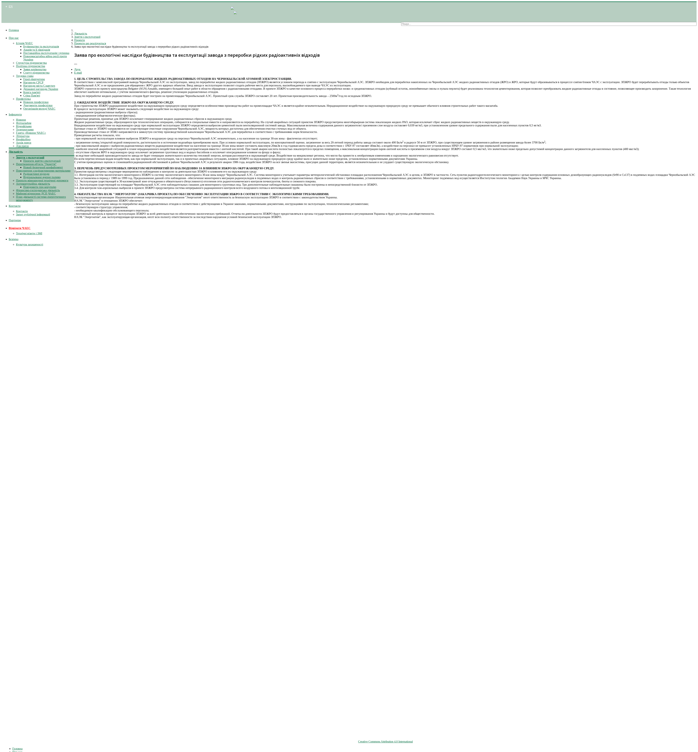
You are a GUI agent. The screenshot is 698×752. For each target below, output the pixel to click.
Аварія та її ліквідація (36, 49)
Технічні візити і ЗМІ (29, 233)
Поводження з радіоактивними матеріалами (43, 170)
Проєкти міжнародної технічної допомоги (42, 180)
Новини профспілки (36, 102)
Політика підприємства (30, 66)
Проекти (79, 40)
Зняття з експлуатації (30, 157)
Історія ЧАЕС (24, 43)
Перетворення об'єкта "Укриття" (36, 164)
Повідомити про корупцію (39, 187)
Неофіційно (23, 139)
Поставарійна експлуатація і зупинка (46, 53)
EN (11, 6)
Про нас (14, 37)
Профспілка (23, 98)
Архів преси (23, 142)
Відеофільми (24, 126)
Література (22, 136)
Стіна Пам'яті (31, 95)
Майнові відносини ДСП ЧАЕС (36, 193)
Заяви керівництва (34, 69)
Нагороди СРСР (33, 82)
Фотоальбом (23, 123)
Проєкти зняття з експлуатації (42, 160)
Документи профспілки (38, 105)
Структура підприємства (31, 62)
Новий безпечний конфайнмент (43, 167)
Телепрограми (25, 129)
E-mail (78, 72)
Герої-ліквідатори (34, 79)
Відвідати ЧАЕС (20, 228)
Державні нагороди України (40, 89)
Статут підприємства (36, 72)
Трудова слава (24, 75)
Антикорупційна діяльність (33, 183)
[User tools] (75, 64)
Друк (77, 69)
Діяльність (16, 151)
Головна (14, 30)
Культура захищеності (29, 244)
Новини (21, 119)
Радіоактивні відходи (36, 173)
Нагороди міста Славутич (39, 85)
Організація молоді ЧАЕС (39, 108)
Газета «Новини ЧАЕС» (31, 132)
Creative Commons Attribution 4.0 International (385, 741)
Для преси (22, 145)
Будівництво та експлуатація (41, 46)
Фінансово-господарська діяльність (38, 190)
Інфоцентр (15, 114)
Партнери (15, 220)
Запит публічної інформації (33, 214)
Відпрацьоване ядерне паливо (42, 177)
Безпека (13, 239)
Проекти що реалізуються (90, 43)
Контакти (15, 205)
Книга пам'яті (31, 92)
